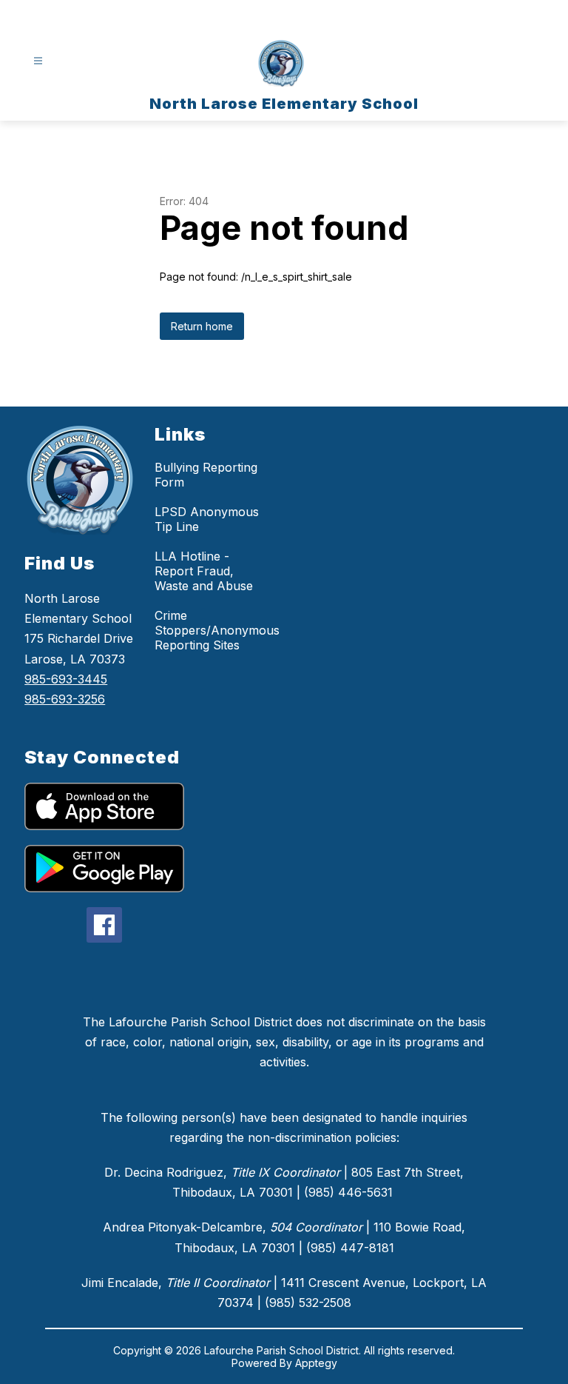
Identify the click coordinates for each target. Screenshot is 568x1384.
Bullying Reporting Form (206, 474)
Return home (202, 326)
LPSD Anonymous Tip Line (207, 519)
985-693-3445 (65, 679)
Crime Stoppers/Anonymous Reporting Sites (217, 630)
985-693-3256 (64, 699)
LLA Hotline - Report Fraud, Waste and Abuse (204, 571)
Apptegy (316, 1363)
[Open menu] (38, 61)
